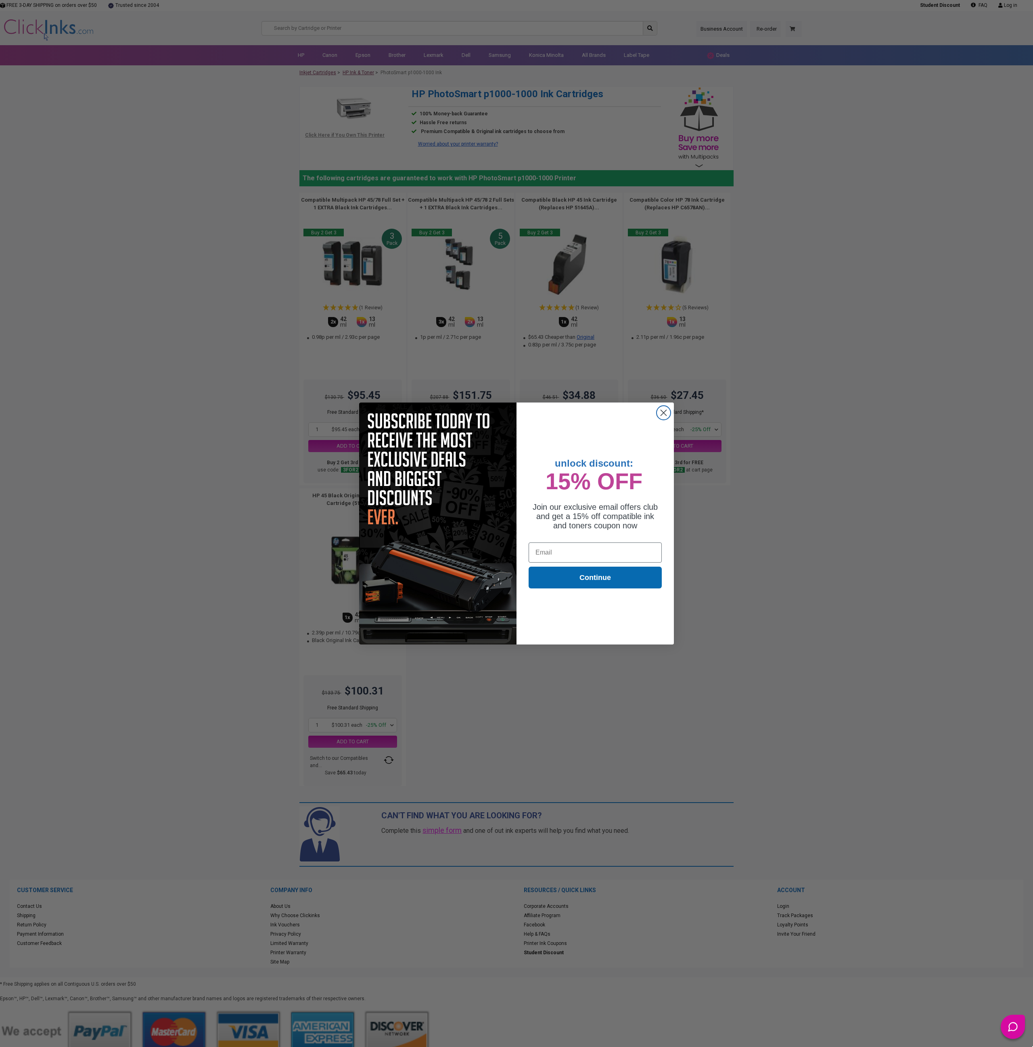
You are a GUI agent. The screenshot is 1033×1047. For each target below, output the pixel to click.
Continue (595, 578)
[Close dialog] (664, 413)
